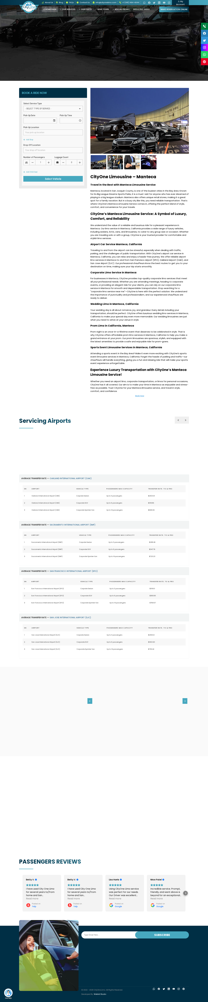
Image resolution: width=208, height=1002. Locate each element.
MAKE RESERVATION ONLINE (174, 9)
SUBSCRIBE (162, 935)
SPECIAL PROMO (122, 9)
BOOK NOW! (115, 742)
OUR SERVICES (68, 9)
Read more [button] (32, 898)
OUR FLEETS (86, 9)
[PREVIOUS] (178, 420)
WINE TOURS (103, 9)
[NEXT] (185, 420)
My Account (180, 2)
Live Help (8, 998)
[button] (22, 893)
